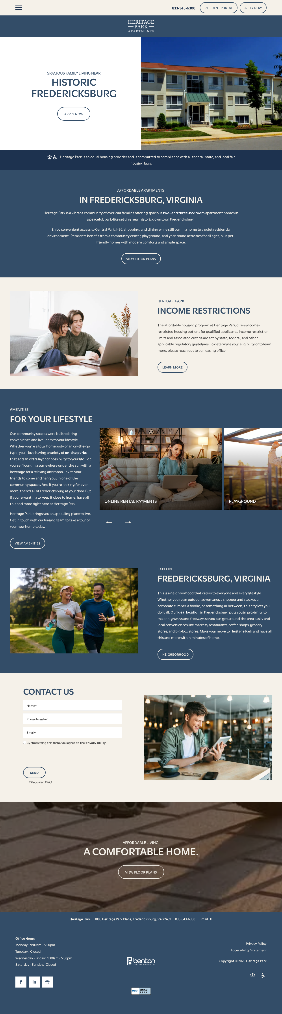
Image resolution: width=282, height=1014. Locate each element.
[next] (128, 522)
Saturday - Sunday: (29, 964)
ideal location (188, 611)
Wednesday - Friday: (30, 957)
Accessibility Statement (248, 949)
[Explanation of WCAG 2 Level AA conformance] (141, 991)
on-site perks (76, 452)
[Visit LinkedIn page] (34, 982)
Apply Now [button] (73, 113)
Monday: (22, 944)
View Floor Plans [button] (141, 872)
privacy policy (95, 742)
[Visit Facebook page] (20, 982)
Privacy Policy (256, 943)
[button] (218, 7)
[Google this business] (47, 982)
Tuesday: (22, 951)
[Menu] (18, 7)
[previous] (109, 522)
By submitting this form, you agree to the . (67, 742)
